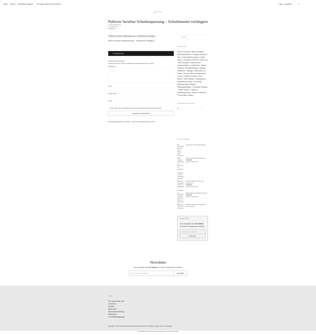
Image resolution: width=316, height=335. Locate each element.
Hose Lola (204, 60)
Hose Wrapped (183, 62)
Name (109, 86)
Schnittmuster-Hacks (185, 81)
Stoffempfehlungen (184, 87)
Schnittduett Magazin (25, 4)
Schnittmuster (201, 79)
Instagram (313, 157)
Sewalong (197, 81)
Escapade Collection (191, 60)
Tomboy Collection (199, 92)
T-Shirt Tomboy (184, 90)
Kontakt (111, 306)
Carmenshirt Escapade (190, 57)
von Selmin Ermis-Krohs (114, 24)
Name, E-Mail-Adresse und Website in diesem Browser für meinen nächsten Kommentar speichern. (136, 108)
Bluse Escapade (197, 52)
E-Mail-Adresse (112, 93)
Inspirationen (195, 62)
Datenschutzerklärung (116, 312)
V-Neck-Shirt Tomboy (185, 95)
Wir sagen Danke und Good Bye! (49, 4)
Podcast (12, 4)
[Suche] (304, 4)
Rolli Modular (189, 79)
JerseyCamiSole (183, 65)
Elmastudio (168, 326)
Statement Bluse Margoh (186, 84)
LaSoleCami (195, 65)
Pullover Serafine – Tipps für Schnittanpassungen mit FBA (131, 122)
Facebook (313, 162)
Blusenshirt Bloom (184, 54)
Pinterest (313, 167)
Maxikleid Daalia (191, 68)
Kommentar (112, 66)
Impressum (112, 309)
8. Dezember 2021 (113, 26)
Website (110, 101)
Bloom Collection (183, 52)
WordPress (151, 326)
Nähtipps (190, 71)
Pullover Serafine (190, 76)
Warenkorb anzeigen (297, 4)
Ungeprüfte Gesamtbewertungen (192, 161)
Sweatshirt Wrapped (200, 87)
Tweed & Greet (313, 172)
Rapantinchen (313, 177)
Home (5, 4)
